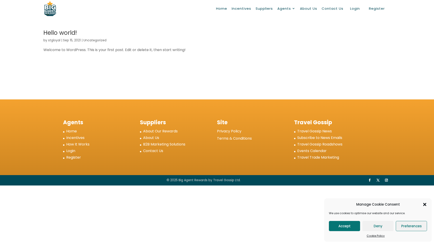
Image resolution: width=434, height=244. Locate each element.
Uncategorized (94, 40)
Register (377, 8)
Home (221, 8)
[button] (424, 204)
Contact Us (332, 8)
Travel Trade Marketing (318, 157)
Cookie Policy (376, 236)
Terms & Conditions (234, 138)
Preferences (411, 226)
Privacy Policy (229, 131)
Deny (378, 226)
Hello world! (60, 33)
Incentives (241, 8)
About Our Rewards (160, 131)
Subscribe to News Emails (319, 137)
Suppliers (264, 8)
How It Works (78, 144)
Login (355, 8)
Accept (344, 226)
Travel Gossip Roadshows (319, 144)
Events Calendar (312, 150)
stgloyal (54, 40)
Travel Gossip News (314, 131)
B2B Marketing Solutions (164, 144)
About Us (308, 8)
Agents (284, 8)
